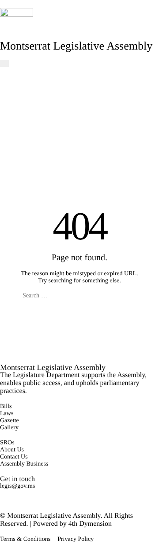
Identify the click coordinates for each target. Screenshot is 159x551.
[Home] (16, 23)
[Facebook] (2, 493)
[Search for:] (79, 295)
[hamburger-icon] (4, 63)
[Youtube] (2, 500)
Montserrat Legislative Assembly (76, 45)
